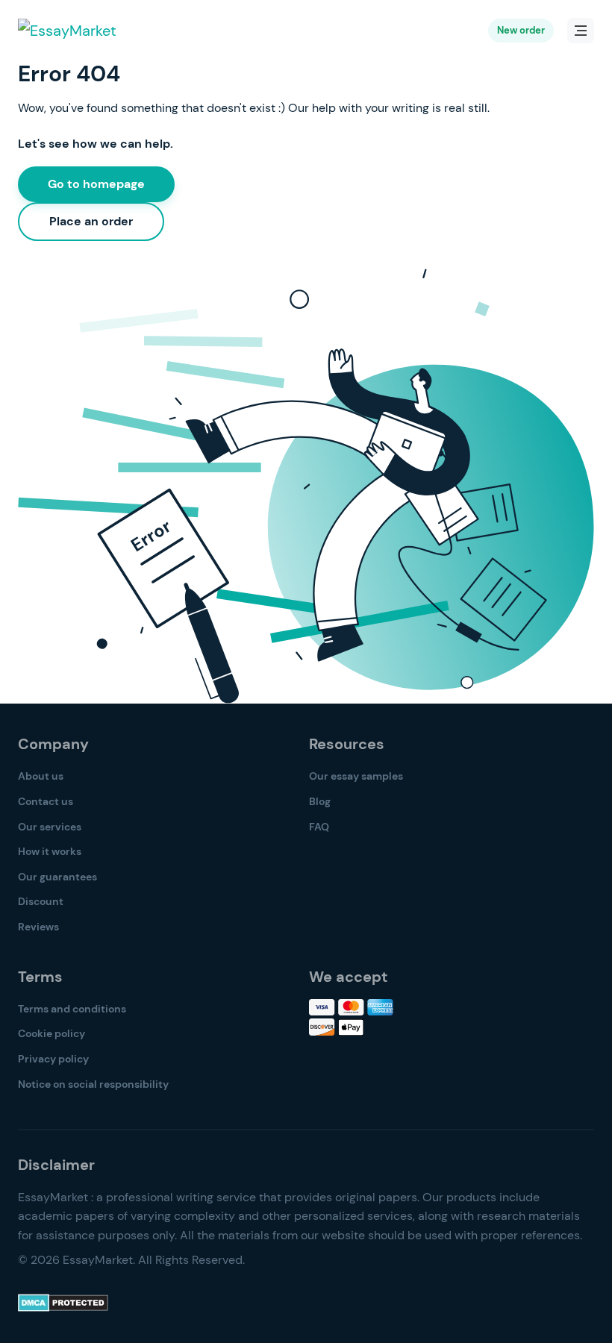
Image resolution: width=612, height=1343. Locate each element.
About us (40, 776)
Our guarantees (57, 876)
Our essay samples (356, 776)
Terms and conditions (72, 1008)
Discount (40, 901)
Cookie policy (51, 1033)
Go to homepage (96, 184)
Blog (320, 801)
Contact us (45, 801)
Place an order (91, 221)
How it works (49, 851)
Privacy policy (53, 1058)
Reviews (38, 926)
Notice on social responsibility (93, 1084)
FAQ (319, 826)
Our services (49, 826)
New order (521, 30)
